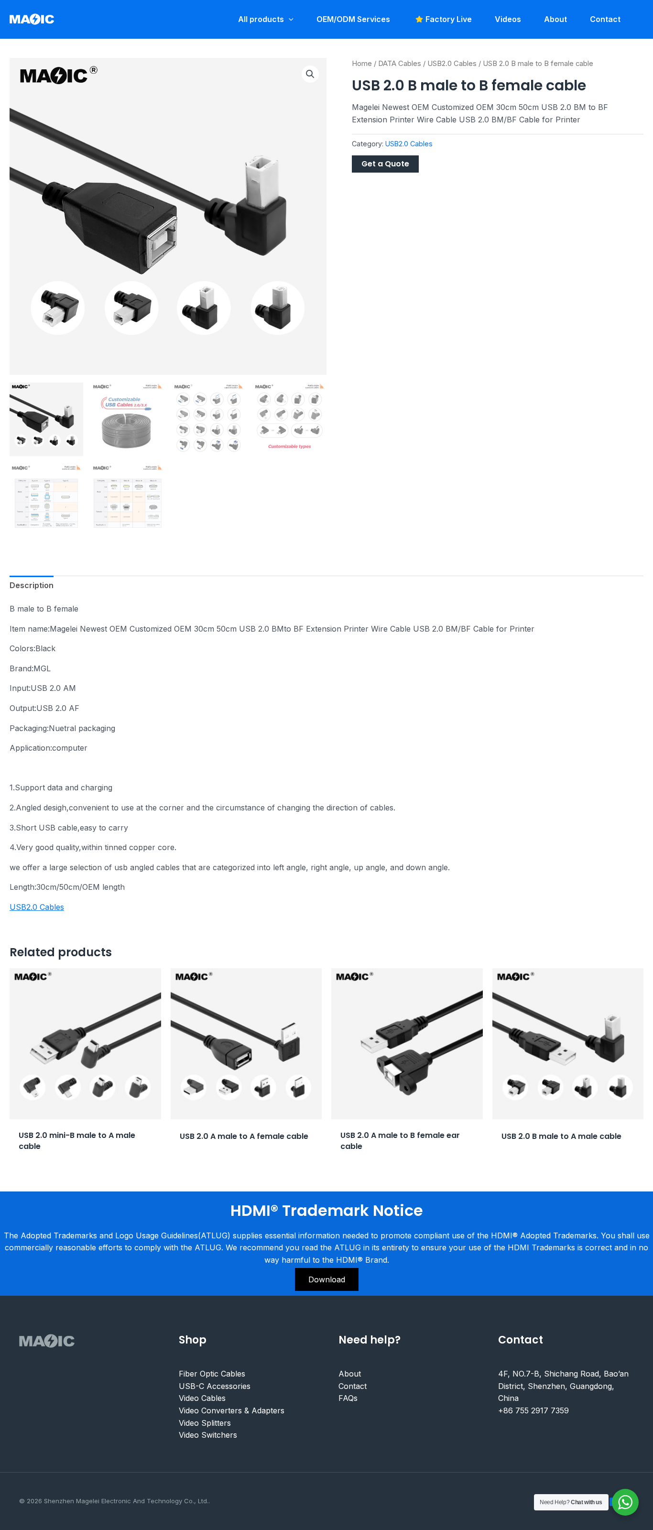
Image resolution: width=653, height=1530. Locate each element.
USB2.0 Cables (452, 63)
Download (326, 1279)
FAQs (348, 1398)
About (349, 1373)
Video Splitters (205, 1423)
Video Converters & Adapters (231, 1410)
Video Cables (202, 1398)
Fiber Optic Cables (212, 1373)
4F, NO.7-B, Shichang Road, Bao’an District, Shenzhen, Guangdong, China (563, 1386)
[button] (310, 74)
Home (362, 63)
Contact (352, 1386)
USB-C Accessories (214, 1386)
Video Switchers (208, 1435)
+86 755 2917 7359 (533, 1410)
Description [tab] (32, 585)
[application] (289, 19)
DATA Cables (399, 63)
